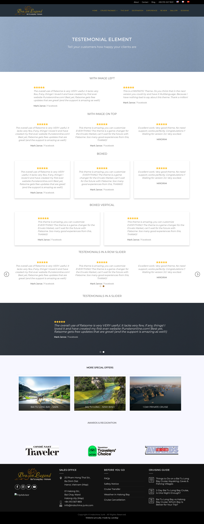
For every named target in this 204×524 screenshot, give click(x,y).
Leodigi (114, 518)
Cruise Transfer (112, 489)
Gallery (174, 10)
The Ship (125, 10)
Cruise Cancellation (114, 499)
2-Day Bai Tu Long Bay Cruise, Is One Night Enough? (172, 491)
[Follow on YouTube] (34, 487)
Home (94, 10)
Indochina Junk (97, 514)
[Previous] (6, 274)
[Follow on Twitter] (28, 487)
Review (163, 10)
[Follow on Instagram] (23, 487)
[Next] (197, 274)
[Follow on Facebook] (17, 487)
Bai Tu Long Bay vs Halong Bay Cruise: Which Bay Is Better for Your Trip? (170, 502)
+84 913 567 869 (165, 2)
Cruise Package (108, 10)
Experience (151, 10)
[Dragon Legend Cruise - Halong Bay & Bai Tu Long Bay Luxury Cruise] (28, 10)
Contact (145, 2)
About (136, 2)
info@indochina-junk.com (78, 505)
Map (85, 484)
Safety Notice (111, 484)
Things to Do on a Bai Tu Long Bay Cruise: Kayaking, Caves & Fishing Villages (172, 481)
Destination (137, 10)
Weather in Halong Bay (117, 494)
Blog (153, 2)
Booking (185, 10)
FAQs (107, 478)
